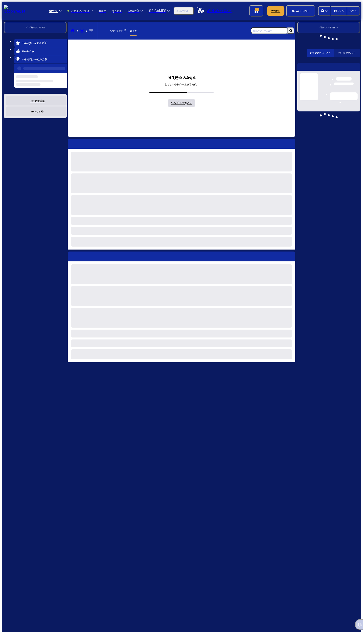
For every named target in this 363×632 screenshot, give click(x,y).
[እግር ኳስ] (82, 31)
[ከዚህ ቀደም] (61, 67)
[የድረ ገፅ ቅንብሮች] (324, 11)
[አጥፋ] (290, 255)
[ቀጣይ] (83, 255)
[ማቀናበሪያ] (352, 133)
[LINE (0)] (73, 31)
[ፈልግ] (290, 30)
